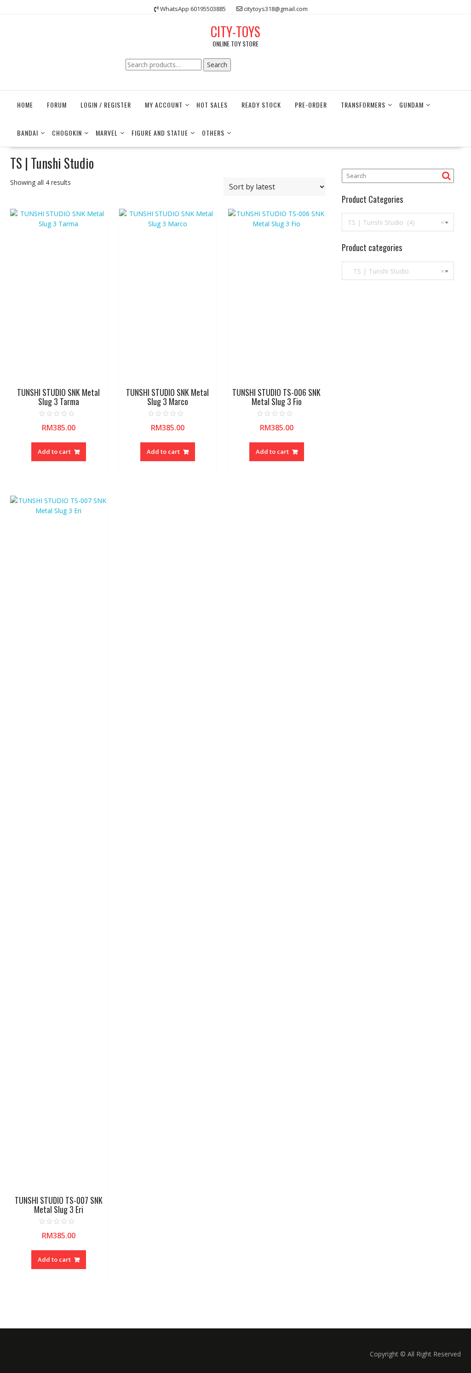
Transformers (363, 104)
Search (217, 64)
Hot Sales (212, 104)
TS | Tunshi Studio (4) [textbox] (396, 222)
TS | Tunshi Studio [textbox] (396, 271)
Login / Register (105, 104)
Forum (57, 104)
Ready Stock (261, 104)
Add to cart (54, 451)
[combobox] (398, 222)
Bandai (27, 132)
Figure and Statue (160, 132)
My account (164, 104)
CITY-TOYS (235, 31)
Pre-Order (311, 104)
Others (213, 132)
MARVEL (107, 132)
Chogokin (67, 132)
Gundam (411, 104)
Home (25, 104)
